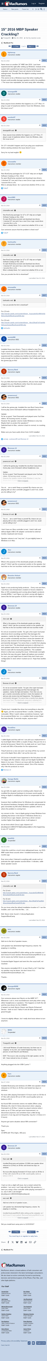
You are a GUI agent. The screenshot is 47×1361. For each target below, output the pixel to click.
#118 (44, 787)
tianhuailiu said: (8, 300)
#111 (44, 456)
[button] (2, 4)
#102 (44, 99)
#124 (44, 1082)
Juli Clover (4, 1299)
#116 (44, 678)
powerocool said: (8, 461)
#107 (44, 295)
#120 (44, 881)
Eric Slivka (27, 1291)
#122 (44, 994)
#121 (44, 937)
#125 (44, 1154)
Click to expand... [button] (23, 481)
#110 (44, 403)
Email (2, 1295)
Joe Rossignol (28, 1299)
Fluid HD (7, 1345)
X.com (7, 1295)
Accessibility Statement (19, 1341)
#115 (44, 614)
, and (15, 439)
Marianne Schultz (29, 1314)
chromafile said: (8, 210)
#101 (44, 60)
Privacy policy (5, 1341)
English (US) (41, 1343)
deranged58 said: (8, 130)
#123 (44, 1038)
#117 (44, 735)
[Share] (40, 60)
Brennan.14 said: (8, 514)
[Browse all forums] (38, 9)
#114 (44, 583)
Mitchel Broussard (6, 1306)
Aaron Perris (27, 1329)
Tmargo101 (6, 38)
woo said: (6, 1198)
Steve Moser (5, 1329)
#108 (44, 345)
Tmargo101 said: (8, 1043)
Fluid (2, 1345)
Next (30, 46)
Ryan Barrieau (28, 1321)
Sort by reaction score (33, 38)
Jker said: (6, 619)
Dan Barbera (5, 1321)
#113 (44, 558)
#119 (44, 846)
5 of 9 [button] (23, 46)
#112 (44, 509)
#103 (44, 125)
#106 (44, 250)
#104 (44, 169)
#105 (44, 205)
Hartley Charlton (6, 1314)
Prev (16, 46)
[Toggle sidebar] (44, 9)
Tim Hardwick (28, 1306)
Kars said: (6, 1159)
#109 (44, 378)
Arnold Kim (4, 1291)
